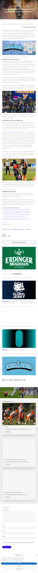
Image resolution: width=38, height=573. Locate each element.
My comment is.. (5, 509)
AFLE (5, 459)
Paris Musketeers (18, 6)
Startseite (4, 24)
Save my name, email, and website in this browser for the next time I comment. (18, 542)
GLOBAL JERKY (5, 301)
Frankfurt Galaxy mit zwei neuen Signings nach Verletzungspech (17, 211)
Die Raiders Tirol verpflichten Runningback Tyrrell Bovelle (15, 219)
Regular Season (21, 229)
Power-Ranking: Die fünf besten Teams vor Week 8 (14, 216)
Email (3, 531)
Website (3, 536)
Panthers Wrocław (15, 459)
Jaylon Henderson (11, 131)
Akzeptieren (19, 563)
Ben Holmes (12, 62)
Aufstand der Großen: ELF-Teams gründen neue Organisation (16, 214)
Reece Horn (27, 69)
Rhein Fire (14, 492)
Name (3, 525)
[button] (36, 555)
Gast (13, 14)
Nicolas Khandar (5, 143)
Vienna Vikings (26, 6)
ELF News (11, 6)
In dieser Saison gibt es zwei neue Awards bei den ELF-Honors (17, 217)
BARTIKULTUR (5, 349)
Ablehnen (19, 566)
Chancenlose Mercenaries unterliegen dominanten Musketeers (17, 212)
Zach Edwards (20, 133)
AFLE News (8, 459)
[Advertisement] (19, 316)
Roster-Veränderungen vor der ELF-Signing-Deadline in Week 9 (17, 209)
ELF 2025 (4, 229)
